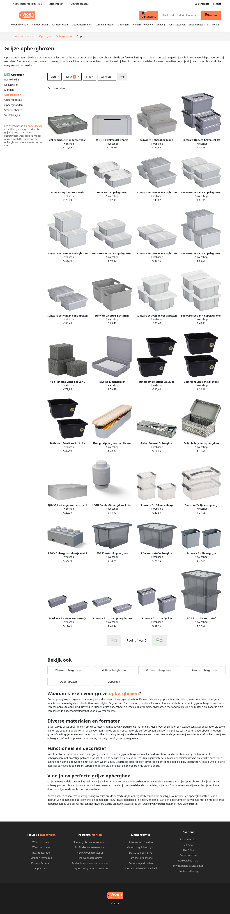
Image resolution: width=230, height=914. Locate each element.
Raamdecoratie (60, 24)
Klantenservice (201, 4)
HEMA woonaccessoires (90, 852)
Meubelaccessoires (82, 24)
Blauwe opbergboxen (68, 670)
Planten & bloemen (142, 24)
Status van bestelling (140, 852)
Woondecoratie (19, 24)
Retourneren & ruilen (140, 842)
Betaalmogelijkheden (141, 863)
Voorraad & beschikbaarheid (140, 868)
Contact (217, 4)
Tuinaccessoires (177, 24)
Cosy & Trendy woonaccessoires (90, 868)
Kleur (70, 76)
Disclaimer (197, 865)
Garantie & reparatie (141, 858)
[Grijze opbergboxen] (159, 640)
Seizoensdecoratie (198, 24)
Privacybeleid (180, 865)
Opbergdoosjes (13, 99)
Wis (122, 76)
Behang (161, 24)
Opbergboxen (68, 681)
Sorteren (106, 76)
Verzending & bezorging (140, 847)
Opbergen (123, 24)
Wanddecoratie (39, 24)
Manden (9, 89)
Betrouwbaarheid (188, 860)
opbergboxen (35, 125)
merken (96, 834)
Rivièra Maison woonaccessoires (90, 863)
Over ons (188, 850)
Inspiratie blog (188, 839)
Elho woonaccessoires (90, 858)
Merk (53, 76)
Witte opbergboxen (114, 670)
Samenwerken (188, 855)
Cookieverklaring (188, 871)
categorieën (48, 834)
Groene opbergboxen (159, 670)
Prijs (88, 76)
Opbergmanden (13, 105)
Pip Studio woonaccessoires (90, 847)
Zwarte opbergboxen (205, 670)
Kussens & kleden (104, 24)
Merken (216, 24)
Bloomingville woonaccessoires (90, 842)
